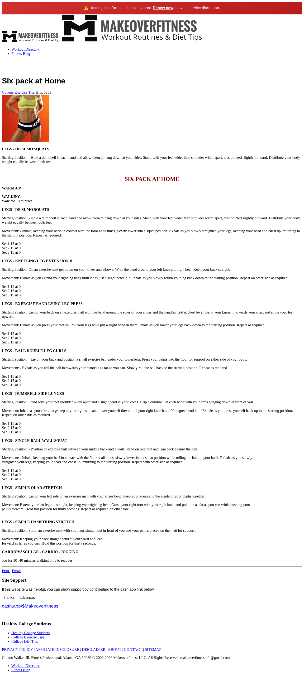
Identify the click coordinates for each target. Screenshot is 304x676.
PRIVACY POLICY (17, 649)
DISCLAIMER (93, 649)
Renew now (163, 7)
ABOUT (114, 649)
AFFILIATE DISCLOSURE (57, 649)
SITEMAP (153, 649)
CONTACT (133, 649)
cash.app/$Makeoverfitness (30, 606)
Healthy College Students (30, 633)
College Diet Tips (24, 641)
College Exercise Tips (18, 92)
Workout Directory (25, 49)
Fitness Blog (20, 54)
